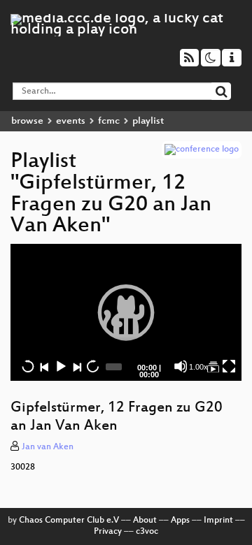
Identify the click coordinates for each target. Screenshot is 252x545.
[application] (125, 312)
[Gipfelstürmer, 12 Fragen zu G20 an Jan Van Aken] (212, 366)
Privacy (108, 532)
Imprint (218, 520)
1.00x (198, 367)
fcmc (109, 121)
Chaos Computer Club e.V (69, 520)
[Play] (126, 312)
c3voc (147, 532)
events (70, 121)
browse (27, 121)
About (145, 520)
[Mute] (180, 366)
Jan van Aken (48, 447)
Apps (180, 520)
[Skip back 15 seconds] (28, 366)
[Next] (76, 366)
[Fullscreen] (229, 366)
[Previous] (44, 366)
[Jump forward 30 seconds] (92, 366)
